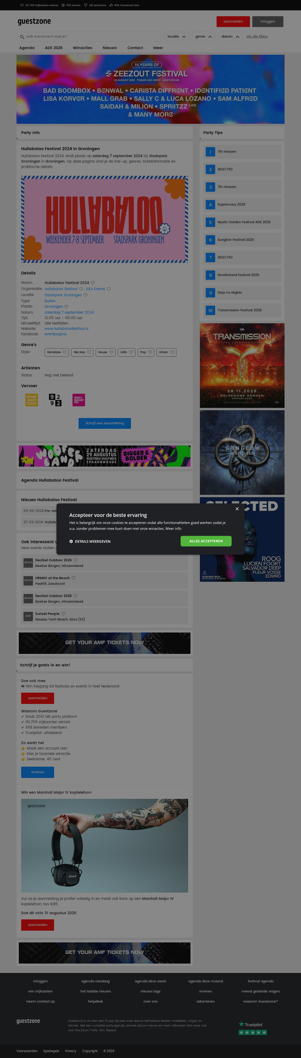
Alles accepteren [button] (206, 541)
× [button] (237, 509)
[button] (90, 541)
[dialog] (150, 529)
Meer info (173, 528)
